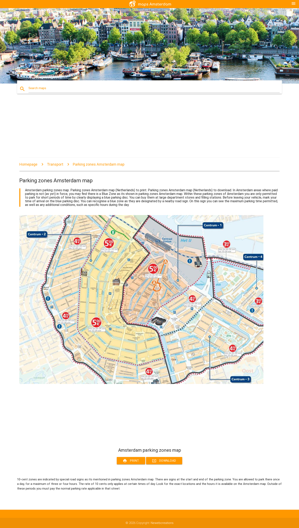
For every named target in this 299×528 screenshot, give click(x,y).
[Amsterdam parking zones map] (141, 383)
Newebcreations (162, 523)
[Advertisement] (141, 129)
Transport (55, 164)
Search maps (37, 88)
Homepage (28, 164)
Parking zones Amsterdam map (98, 164)
